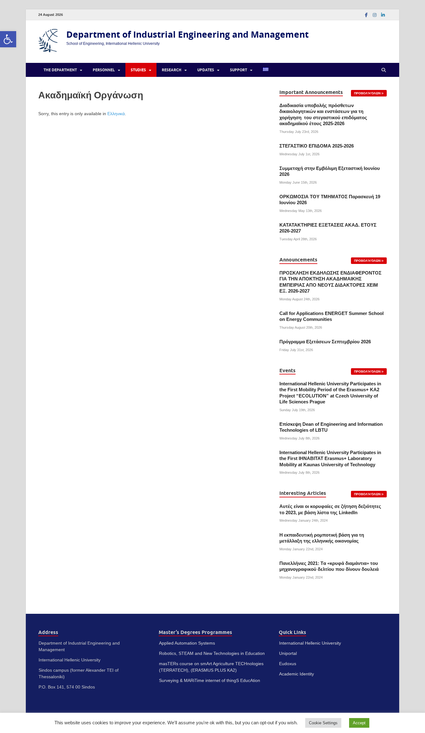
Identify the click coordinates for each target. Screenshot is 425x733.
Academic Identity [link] (296, 673)
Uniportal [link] (288, 653)
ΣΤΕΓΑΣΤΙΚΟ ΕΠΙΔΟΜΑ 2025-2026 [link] (316, 145)
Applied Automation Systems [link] (187, 643)
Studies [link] (138, 70)
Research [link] (171, 70)
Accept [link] (359, 723)
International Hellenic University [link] (310, 643)
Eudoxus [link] (287, 663)
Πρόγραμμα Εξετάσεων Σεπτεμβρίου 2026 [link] (325, 341)
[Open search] (383, 70)
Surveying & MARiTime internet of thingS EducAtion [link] (209, 680)
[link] (8, 39)
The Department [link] (60, 70)
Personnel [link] (104, 70)
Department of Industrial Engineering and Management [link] (187, 34)
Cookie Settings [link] (323, 723)
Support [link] (238, 70)
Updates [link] (205, 70)
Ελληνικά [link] (116, 113)
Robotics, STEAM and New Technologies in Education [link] (212, 653)
